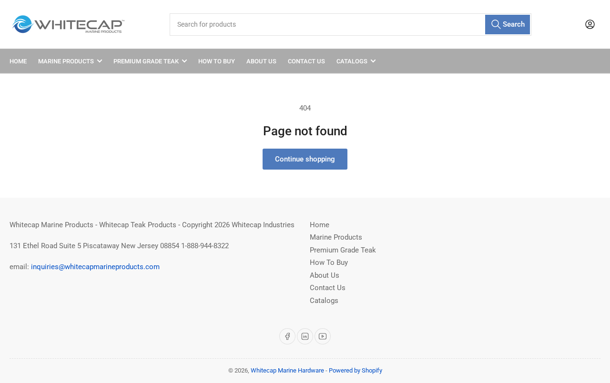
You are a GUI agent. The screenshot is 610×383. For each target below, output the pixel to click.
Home (18, 61)
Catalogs (351, 61)
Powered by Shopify (355, 370)
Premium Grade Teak (146, 61)
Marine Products (66, 61)
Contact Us (306, 61)
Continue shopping (305, 159)
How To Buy (216, 61)
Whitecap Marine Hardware (287, 370)
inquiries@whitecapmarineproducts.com (95, 266)
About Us (261, 61)
